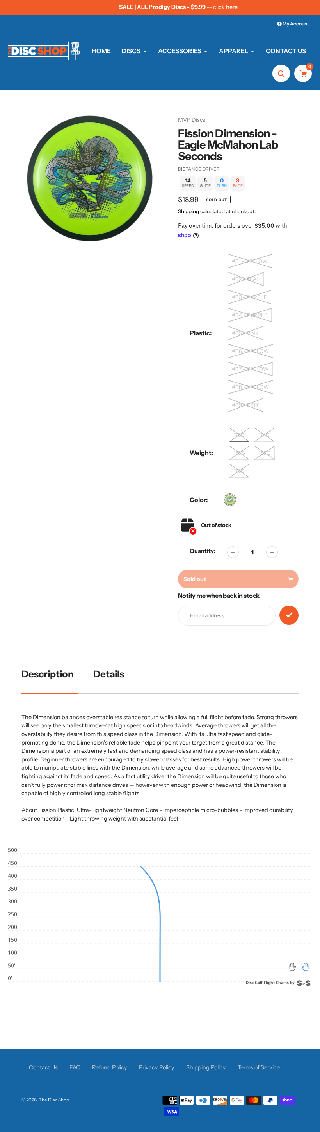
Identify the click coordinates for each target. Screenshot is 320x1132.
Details (108, 674)
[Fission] (230, 499)
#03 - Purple (249, 297)
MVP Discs (191, 119)
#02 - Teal (246, 279)
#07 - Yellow (250, 369)
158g (239, 453)
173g (239, 471)
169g (264, 453)
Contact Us (43, 1067)
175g (239, 435)
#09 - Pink (245, 405)
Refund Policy (109, 1067)
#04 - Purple (249, 315)
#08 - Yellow (250, 387)
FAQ (74, 1067)
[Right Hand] (305, 967)
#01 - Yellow (250, 261)
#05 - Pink (245, 333)
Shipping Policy (206, 1067)
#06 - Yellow (250, 351)
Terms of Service (259, 1067)
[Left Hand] (292, 967)
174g (264, 435)
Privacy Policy (156, 1067)
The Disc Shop (54, 1100)
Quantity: (202, 550)
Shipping (188, 211)
